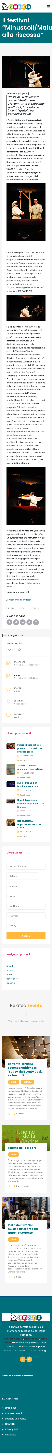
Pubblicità (10, 1434)
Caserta (10, 983)
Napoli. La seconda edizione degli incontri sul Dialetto (30, 803)
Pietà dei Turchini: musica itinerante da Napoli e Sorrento (23, 1229)
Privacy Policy (13, 1429)
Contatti (10, 1424)
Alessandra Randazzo (20, 599)
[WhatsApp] (29, 622)
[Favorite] (19, 650)
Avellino (10, 974)
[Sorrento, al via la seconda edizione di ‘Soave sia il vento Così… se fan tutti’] (26, 1052)
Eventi (16, 717)
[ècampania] (16, 6)
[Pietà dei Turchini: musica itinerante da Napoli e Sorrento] (26, 1213)
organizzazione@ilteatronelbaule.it (25, 287)
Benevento (12, 978)
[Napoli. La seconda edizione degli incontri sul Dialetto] (10, 800)
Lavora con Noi (13, 1413)
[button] (22, 876)
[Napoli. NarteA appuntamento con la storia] (10, 822)
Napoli (17, 704)
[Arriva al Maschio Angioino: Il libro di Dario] (10, 769)
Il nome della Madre (22, 1148)
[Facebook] (9, 622)
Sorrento (20, 1114)
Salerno (10, 970)
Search (26, 935)
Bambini (11, 608)
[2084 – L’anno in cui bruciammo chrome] (10, 784)
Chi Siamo (10, 1408)
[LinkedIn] (23, 622)
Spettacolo (23, 608)
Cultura (27, 1082)
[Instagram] (29, 1359)
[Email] (36, 622)
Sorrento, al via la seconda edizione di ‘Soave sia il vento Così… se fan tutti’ (25, 1069)
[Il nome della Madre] (26, 1138)
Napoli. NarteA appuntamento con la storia (29, 824)
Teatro (36, 608)
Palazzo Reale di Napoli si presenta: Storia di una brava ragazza (30, 748)
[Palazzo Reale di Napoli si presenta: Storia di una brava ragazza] (10, 746)
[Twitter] (16, 622)
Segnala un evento (15, 1418)
